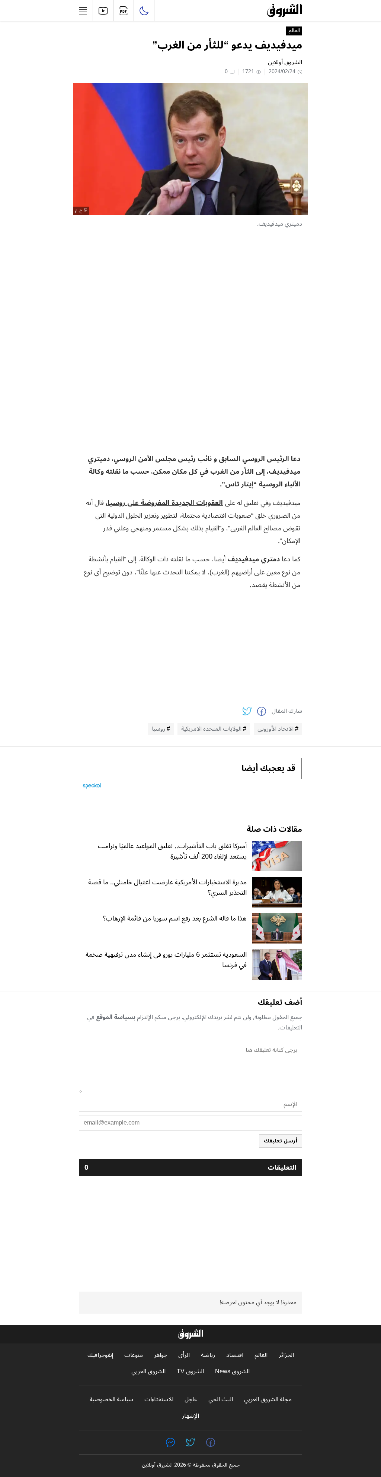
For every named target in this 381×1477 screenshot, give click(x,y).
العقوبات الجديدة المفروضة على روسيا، (164, 503)
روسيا (158, 729)
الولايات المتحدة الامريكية (211, 729)
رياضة (208, 1355)
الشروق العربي (148, 1371)
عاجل (191, 1399)
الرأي (184, 1355)
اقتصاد (234, 1355)
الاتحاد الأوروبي (275, 729)
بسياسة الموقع (115, 1017)
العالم (294, 30)
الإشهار (190, 1416)
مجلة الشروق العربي (268, 1399)
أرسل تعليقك (280, 1140)
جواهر (160, 1355)
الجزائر (286, 1355)
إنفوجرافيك (100, 1355)
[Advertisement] (190, 287)
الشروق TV (190, 1371)
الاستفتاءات (158, 1399)
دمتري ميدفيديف (253, 559)
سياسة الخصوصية (111, 1399)
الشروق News (232, 1371)
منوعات (133, 1355)
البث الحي (220, 1399)
